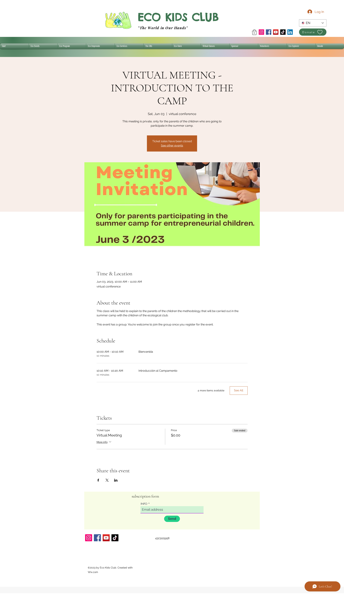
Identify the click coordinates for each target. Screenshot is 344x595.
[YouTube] (275, 32)
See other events (172, 145)
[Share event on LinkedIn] (116, 480)
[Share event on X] (107, 480)
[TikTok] (283, 32)
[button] (254, 32)
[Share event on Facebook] (98, 480)
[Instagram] (261, 32)
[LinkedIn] (290, 32)
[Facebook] (268, 32)
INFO (144, 503)
